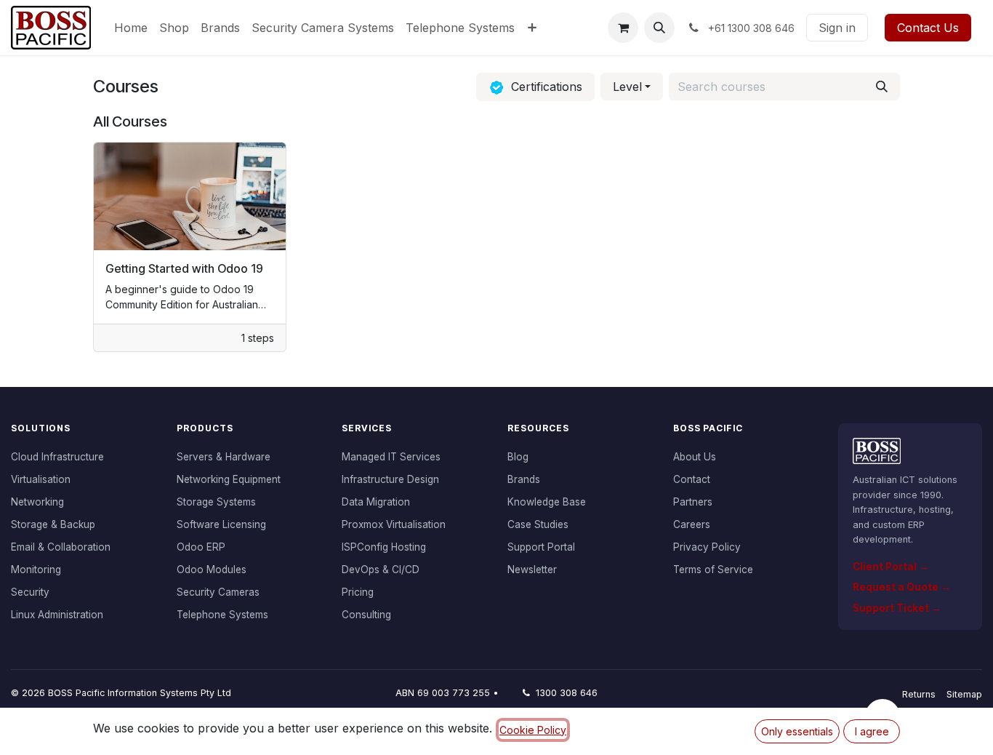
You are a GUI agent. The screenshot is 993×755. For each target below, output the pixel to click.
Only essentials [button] (797, 731)
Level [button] (627, 86)
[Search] (882, 86)
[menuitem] (130, 27)
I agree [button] (872, 731)
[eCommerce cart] (623, 27)
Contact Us (928, 27)
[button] (659, 27)
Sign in (837, 27)
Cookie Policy (532, 730)
